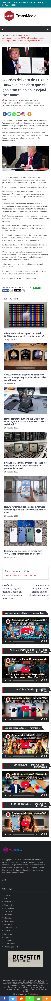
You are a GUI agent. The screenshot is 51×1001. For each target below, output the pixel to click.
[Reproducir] (5, 641)
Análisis (8, 895)
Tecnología (27, 105)
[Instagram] (23, 112)
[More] (29, 112)
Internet (38, 103)
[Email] (18, 112)
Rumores (8, 937)
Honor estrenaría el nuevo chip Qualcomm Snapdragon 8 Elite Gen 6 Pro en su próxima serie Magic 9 (25, 422)
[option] (31, 2)
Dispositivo (7, 103)
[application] (25, 630)
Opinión (8, 924)
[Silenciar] (42, 641)
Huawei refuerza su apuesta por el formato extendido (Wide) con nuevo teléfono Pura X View (25, 510)
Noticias (6, 105)
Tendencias (39, 105)
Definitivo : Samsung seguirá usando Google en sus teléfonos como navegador (12, 591)
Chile (6, 899)
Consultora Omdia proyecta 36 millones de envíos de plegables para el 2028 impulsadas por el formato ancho (25, 377)
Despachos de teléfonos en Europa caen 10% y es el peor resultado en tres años (23, 552)
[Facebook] (5, 112)
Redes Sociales (11, 927)
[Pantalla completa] (45, 641)
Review (7, 931)
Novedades (16, 105)
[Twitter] (9, 112)
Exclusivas (18, 103)
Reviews (8, 934)
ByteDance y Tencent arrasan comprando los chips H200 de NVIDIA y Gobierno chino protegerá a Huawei (25, 466)
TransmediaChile (28, 100)
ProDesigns (33, 994)
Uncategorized (11, 947)
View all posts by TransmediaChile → (21, 576)
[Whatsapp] (14, 112)
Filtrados (29, 103)
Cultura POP (9, 902)
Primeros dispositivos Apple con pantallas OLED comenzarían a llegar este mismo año (24, 334)
